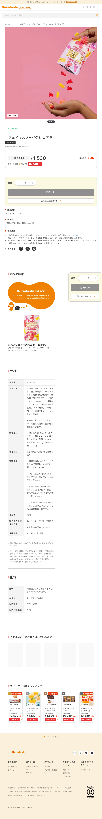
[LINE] (86, 753)
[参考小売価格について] (19, 164)
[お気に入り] (87, 7)
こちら (76, 235)
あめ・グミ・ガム (33, 24)
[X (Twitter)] (80, 753)
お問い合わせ (41, 795)
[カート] (94, 7)
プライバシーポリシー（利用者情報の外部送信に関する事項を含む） (30, 791)
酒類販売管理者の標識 (15, 795)
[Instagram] (92, 753)
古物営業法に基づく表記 (26, 788)
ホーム (7, 24)
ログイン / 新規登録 (25, 7)
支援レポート (67, 770)
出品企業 (29, 773)
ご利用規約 (11, 788)
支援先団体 (67, 773)
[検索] (83, 7)
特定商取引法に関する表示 (45, 788)
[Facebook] (74, 753)
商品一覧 (47, 766)
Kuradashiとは (13, 766)
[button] (22, 719)
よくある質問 (29, 795)
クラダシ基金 (67, 776)
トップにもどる (52, 737)
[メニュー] (98, 7)
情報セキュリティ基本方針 (63, 791)
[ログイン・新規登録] (90, 7)
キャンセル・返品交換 (64, 788)
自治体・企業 (85, 770)
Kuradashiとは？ (71, 2)
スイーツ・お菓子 (19, 24)
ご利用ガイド (12, 770)
